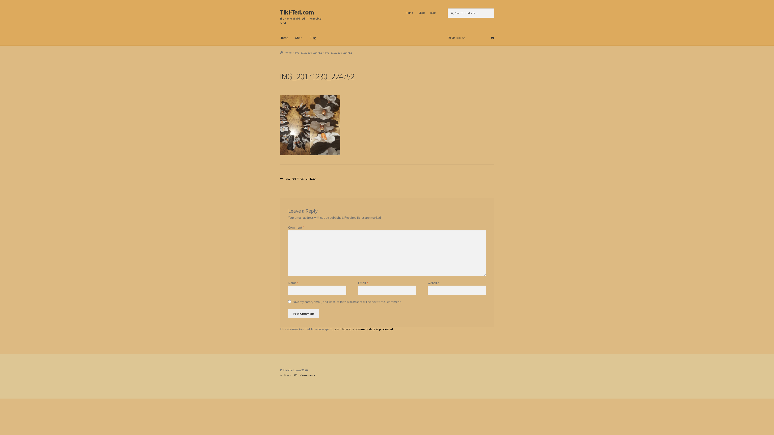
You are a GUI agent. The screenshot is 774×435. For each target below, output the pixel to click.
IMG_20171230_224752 (308, 52)
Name (293, 283)
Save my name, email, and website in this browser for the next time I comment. (347, 302)
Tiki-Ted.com (297, 12)
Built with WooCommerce (297, 375)
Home (409, 12)
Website (433, 283)
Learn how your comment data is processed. (363, 329)
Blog (433, 12)
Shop (422, 12)
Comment (296, 227)
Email (363, 283)
